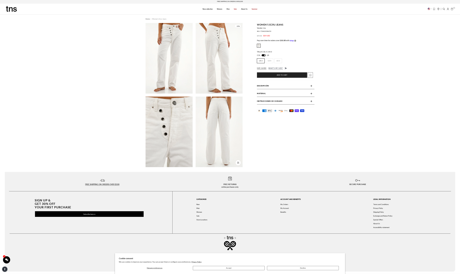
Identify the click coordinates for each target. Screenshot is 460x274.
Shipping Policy (378, 212)
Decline (303, 268)
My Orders (284, 204)
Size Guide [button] (261, 68)
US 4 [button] (269, 61)
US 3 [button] (260, 61)
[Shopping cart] (452, 9)
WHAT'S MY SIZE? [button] (275, 68)
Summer (254, 9)
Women (219, 9)
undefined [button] (259, 45)
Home (148, 19)
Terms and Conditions (381, 204)
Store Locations (201, 220)
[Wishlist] (434, 9)
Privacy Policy (196, 262)
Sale (235, 9)
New (198, 204)
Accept (229, 268)
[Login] (448, 9)
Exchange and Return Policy (382, 216)
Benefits (283, 212)
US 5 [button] (278, 61)
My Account (284, 208)
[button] (311, 75)
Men (228, 9)
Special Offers (378, 220)
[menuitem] (225, 204)
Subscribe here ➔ (89, 214)
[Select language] (430, 9)
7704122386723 (265, 31)
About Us (244, 9)
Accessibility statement (381, 227)
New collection (208, 9)
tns (264, 28)
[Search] (444, 9)
